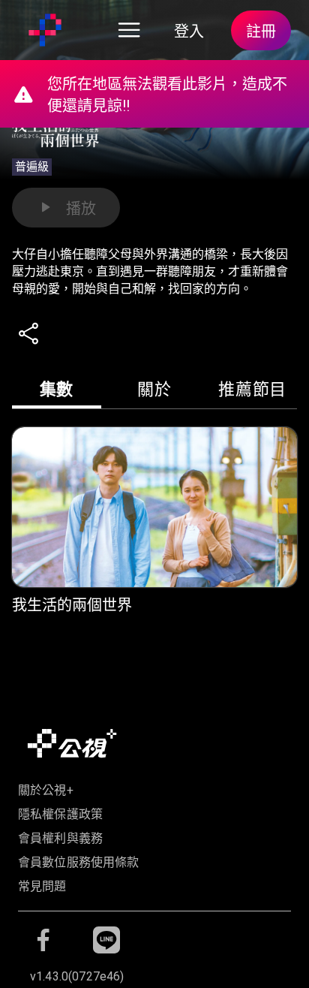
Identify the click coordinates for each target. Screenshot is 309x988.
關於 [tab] (154, 389)
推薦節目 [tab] (252, 389)
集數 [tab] (57, 389)
